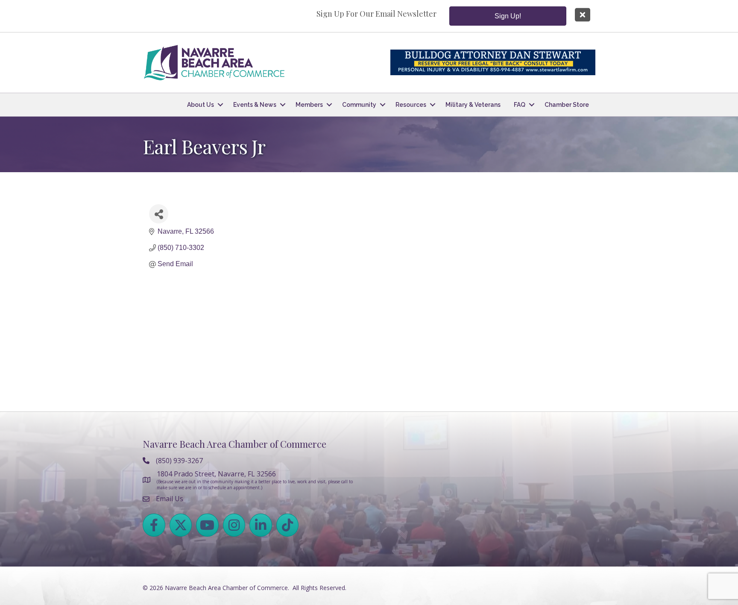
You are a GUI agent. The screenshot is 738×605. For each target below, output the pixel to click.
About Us (200, 104)
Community (359, 104)
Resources (410, 104)
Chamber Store (567, 104)
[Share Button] (158, 213)
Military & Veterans (473, 104)
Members (309, 104)
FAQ (519, 104)
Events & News (254, 104)
